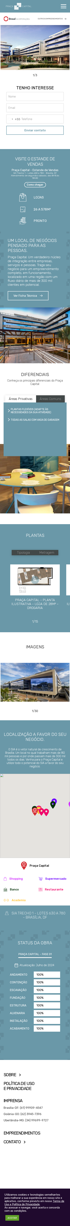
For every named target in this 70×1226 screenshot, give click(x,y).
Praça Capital (39, 865)
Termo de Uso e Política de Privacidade (34, 1203)
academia (19, 900)
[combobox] (13, 119)
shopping (16, 878)
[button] (53, 805)
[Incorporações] (17, 18)
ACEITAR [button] (12, 1218)
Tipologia (23, 553)
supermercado (55, 878)
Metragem (46, 553)
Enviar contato (35, 130)
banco (14, 889)
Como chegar (35, 184)
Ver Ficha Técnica (25, 295)
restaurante (54, 889)
